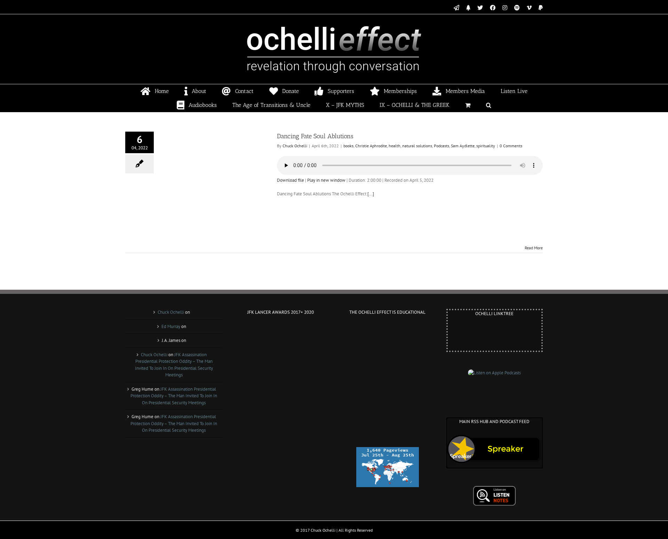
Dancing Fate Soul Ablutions (315, 136)
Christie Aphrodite (371, 145)
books (348, 145)
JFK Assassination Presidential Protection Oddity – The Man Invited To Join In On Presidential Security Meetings (173, 396)
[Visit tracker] (387, 450)
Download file (290, 180)
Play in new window (326, 180)
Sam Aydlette (463, 145)
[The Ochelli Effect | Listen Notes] (494, 489)
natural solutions (417, 145)
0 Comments (511, 145)
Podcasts (441, 145)
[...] (370, 194)
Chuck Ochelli (295, 145)
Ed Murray (170, 326)
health (394, 145)
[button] (488, 105)
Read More (534, 247)
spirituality (485, 145)
